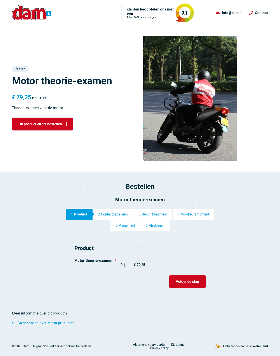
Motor (20, 69)
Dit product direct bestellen (40, 124)
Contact (261, 13)
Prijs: (124, 265)
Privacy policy (159, 348)
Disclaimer (178, 344)
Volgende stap (187, 282)
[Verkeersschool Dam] (31, 13)
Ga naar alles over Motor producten (46, 323)
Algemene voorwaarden (149, 344)
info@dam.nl (232, 13)
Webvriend (260, 346)
